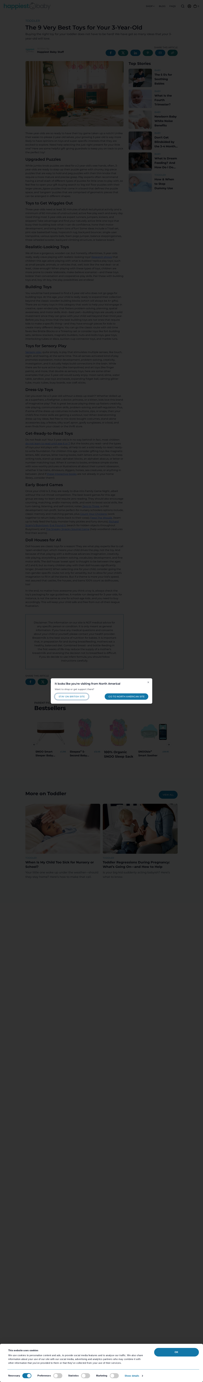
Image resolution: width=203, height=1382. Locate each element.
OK (176, 1352)
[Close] (148, 682)
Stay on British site (72, 696)
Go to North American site (126, 696)
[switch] (57, 1375)
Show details (132, 1375)
